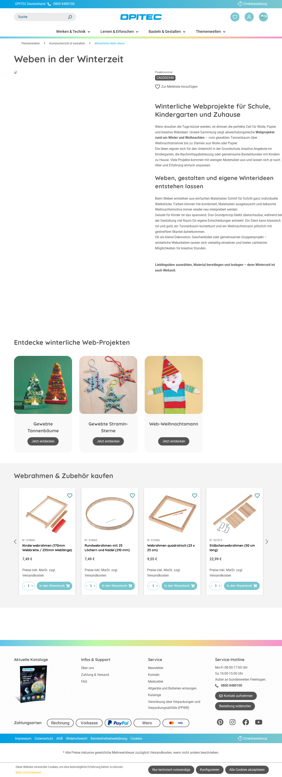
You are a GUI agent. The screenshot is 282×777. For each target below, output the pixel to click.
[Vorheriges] (15, 541)
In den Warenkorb (52, 586)
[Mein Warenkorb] (263, 16)
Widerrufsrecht (76, 738)
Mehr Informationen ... (30, 772)
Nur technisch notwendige (171, 770)
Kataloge (154, 695)
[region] (141, 541)
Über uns (87, 668)
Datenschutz (44, 738)
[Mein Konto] (249, 16)
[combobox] (41, 17)
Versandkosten (161, 752)
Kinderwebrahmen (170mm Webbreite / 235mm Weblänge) (47, 547)
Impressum (23, 738)
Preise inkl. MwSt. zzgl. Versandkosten (39, 573)
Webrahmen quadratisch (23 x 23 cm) (171, 547)
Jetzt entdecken (43, 441)
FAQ (84, 681)
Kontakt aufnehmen (238, 696)
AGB (59, 738)
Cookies (136, 738)
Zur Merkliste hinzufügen (179, 87)
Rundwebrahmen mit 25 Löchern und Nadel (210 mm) (107, 547)
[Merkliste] (234, 16)
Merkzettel (155, 681)
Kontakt (153, 675)
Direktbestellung (255, 4)
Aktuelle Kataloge (31, 659)
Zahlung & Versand (95, 675)
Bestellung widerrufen (235, 706)
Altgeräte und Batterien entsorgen (172, 688)
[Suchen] (70, 17)
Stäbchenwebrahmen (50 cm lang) (232, 547)
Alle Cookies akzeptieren (247, 770)
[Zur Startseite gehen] (141, 17)
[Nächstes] (267, 541)
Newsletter (155, 668)
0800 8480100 (64, 4)
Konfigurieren (209, 770)
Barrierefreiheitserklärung (109, 738)
